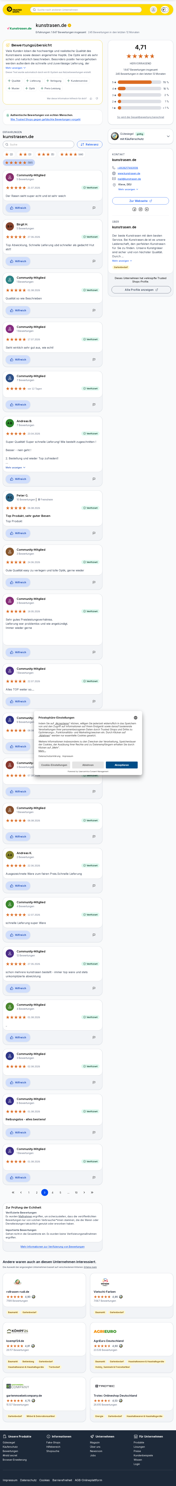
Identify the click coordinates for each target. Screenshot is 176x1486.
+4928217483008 (127, 167)
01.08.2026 (34, 290)
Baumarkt (13, 1312)
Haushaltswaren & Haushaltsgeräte (26, 1367)
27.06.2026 (34, 237)
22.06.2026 (34, 865)
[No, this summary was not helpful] (97, 98)
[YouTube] (147, 209)
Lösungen (139, 1446)
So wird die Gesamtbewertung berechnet (140, 117)
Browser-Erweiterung (15, 1459)
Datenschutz (28, 1480)
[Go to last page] (92, 1192)
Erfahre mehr (90, 1267)
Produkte (139, 1442)
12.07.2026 (34, 914)
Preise (137, 1451)
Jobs (93, 1455)
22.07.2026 (34, 681)
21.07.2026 (34, 187)
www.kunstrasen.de (129, 173)
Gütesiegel (9, 1442)
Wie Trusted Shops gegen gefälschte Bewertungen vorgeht (45, 119)
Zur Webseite (138, 201)
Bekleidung (28, 1361)
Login (137, 1464)
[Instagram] (141, 209)
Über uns (95, 1446)
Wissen (138, 1459)
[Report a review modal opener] (94, 208)
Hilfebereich (53, 1446)
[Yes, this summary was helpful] (91, 98)
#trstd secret (10, 1455)
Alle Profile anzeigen (139, 289)
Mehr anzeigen (126, 189)
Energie (99, 1416)
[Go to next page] (84, 1192)
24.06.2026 (34, 562)
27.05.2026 (34, 964)
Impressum (10, 1480)
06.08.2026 (34, 508)
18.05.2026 (34, 611)
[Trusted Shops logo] (14, 10)
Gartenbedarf (121, 267)
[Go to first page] (13, 1192)
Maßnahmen (25, 1216)
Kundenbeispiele (143, 1455)
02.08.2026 (34, 1066)
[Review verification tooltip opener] (69, 25)
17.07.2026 (34, 339)
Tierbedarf (54, 1367)
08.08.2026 (34, 730)
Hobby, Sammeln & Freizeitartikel (112, 1367)
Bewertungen (10, 1451)
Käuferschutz (10, 1446)
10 (76, 1192)
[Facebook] (134, 209)
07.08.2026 (34, 775)
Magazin (95, 1442)
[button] (153, 9)
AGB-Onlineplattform (88, 1480)
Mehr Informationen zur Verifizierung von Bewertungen (53, 1246)
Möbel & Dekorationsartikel (41, 1416)
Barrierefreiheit (62, 1480)
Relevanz (92, 144)
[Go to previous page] (21, 1192)
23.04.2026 (34, 433)
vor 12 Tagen (35, 388)
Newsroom (96, 1451)
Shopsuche (52, 1451)
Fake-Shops (53, 1442)
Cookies (44, 1480)
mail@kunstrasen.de (129, 178)
